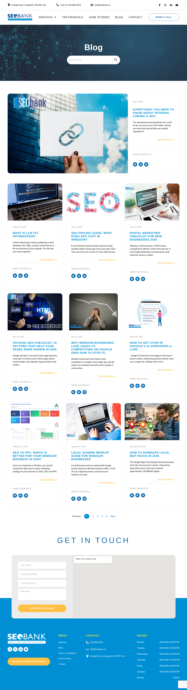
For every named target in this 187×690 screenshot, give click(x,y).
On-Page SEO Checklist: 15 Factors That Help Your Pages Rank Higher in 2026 (35, 346)
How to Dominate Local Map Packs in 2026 (150, 454)
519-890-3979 (96, 642)
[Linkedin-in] (171, 5)
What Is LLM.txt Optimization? (26, 234)
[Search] (116, 60)
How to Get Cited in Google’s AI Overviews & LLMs (151, 346)
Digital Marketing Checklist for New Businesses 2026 (146, 236)
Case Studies (99, 17)
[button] (135, 164)
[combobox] (90, 60)
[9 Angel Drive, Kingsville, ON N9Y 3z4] (87, 656)
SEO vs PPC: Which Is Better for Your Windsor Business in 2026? (35, 456)
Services (46, 17)
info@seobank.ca (102, 5)
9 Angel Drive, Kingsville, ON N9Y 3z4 (107, 656)
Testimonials (72, 17)
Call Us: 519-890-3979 (70, 5)
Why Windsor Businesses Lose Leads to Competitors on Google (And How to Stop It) (92, 347)
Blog (119, 17)
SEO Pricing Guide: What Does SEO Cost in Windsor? (91, 236)
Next (112, 516)
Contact (135, 17)
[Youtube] (176, 5)
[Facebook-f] (159, 5)
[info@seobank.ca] (87, 649)
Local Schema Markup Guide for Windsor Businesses (90, 456)
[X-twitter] (165, 5)
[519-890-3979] (87, 642)
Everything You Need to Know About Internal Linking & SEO (153, 113)
